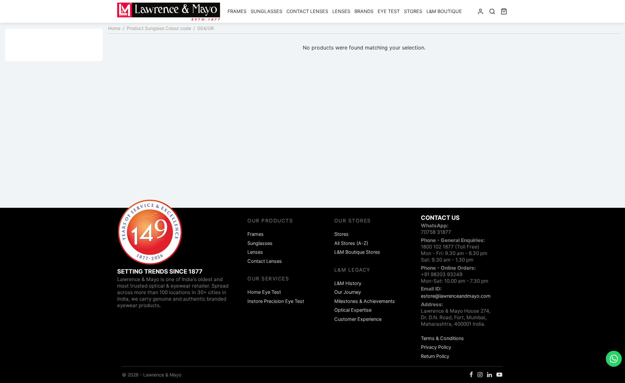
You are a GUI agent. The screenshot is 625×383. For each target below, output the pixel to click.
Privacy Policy (436, 347)
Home (114, 28)
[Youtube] (499, 375)
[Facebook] (471, 375)
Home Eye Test (264, 292)
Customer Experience (358, 319)
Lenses (341, 11)
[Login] (480, 11)
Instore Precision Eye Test (275, 301)
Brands (363, 11)
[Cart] (504, 11)
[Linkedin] (489, 375)
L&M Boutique (444, 11)
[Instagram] (480, 375)
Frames (237, 11)
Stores (413, 11)
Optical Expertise (352, 310)
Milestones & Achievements (364, 301)
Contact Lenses (307, 11)
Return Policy (435, 356)
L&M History (347, 283)
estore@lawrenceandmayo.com (456, 296)
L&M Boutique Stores (357, 252)
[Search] (492, 11)
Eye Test (389, 11)
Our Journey (347, 292)
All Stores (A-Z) (351, 243)
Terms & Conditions (442, 338)
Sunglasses (266, 11)
